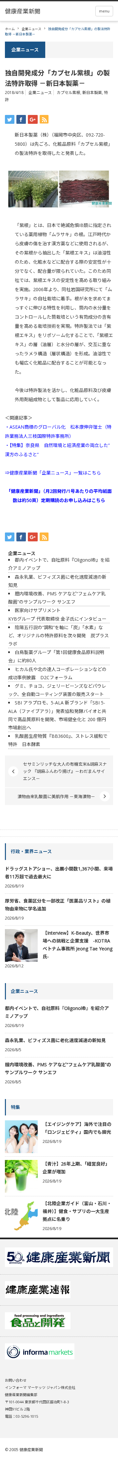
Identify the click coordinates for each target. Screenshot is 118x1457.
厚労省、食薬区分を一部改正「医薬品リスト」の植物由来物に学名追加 (57, 905)
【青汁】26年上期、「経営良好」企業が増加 (76, 1168)
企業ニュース (31, 29)
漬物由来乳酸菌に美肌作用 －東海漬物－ (56, 796)
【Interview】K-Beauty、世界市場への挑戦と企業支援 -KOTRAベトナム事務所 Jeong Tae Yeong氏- (77, 945)
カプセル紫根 (68, 92)
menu (104, 11)
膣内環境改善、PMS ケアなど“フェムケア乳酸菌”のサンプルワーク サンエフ (58, 1068)
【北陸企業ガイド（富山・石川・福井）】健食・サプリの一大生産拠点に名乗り (77, 1211)
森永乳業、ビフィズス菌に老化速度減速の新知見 (55, 1040)
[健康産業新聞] (22, 11)
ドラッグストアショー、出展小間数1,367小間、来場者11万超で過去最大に (59, 873)
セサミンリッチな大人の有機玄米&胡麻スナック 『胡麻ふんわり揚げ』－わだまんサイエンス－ (65, 771)
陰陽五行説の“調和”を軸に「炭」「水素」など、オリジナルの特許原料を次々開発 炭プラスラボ (58, 635)
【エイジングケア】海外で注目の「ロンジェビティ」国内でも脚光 (77, 1128)
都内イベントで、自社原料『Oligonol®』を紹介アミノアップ (57, 1012)
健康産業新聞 (31, 1449)
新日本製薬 (92, 92)
